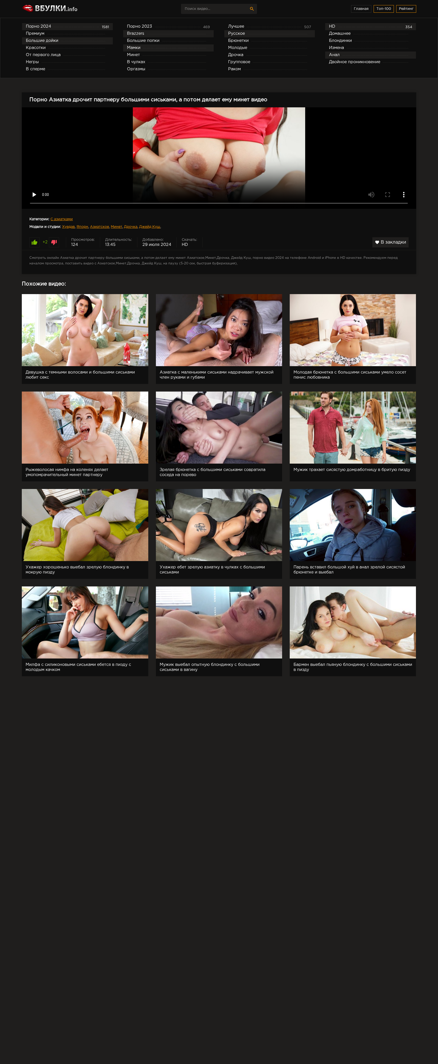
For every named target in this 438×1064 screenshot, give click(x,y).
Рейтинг (406, 8)
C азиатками (61, 219)
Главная (361, 8)
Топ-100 (383, 8)
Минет (116, 226)
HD (185, 245)
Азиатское (99, 226)
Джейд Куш (149, 226)
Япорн (82, 226)
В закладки (390, 242)
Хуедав (68, 226)
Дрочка (130, 226)
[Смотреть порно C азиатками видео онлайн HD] (66, 9)
